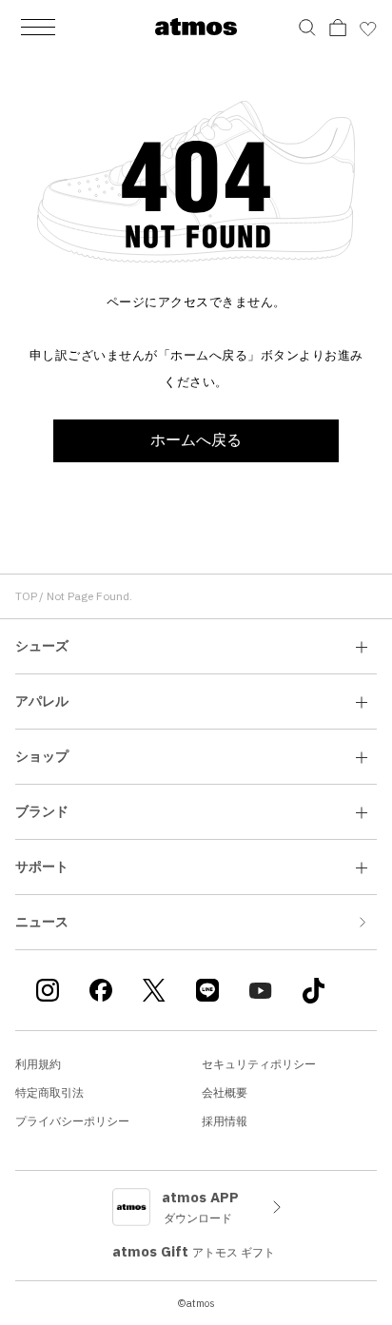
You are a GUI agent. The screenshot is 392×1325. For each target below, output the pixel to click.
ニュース (42, 921)
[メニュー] (38, 27)
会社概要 (224, 1092)
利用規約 (38, 1064)
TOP (26, 596)
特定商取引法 (49, 1092)
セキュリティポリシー (259, 1064)
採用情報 (224, 1121)
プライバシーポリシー (72, 1121)
